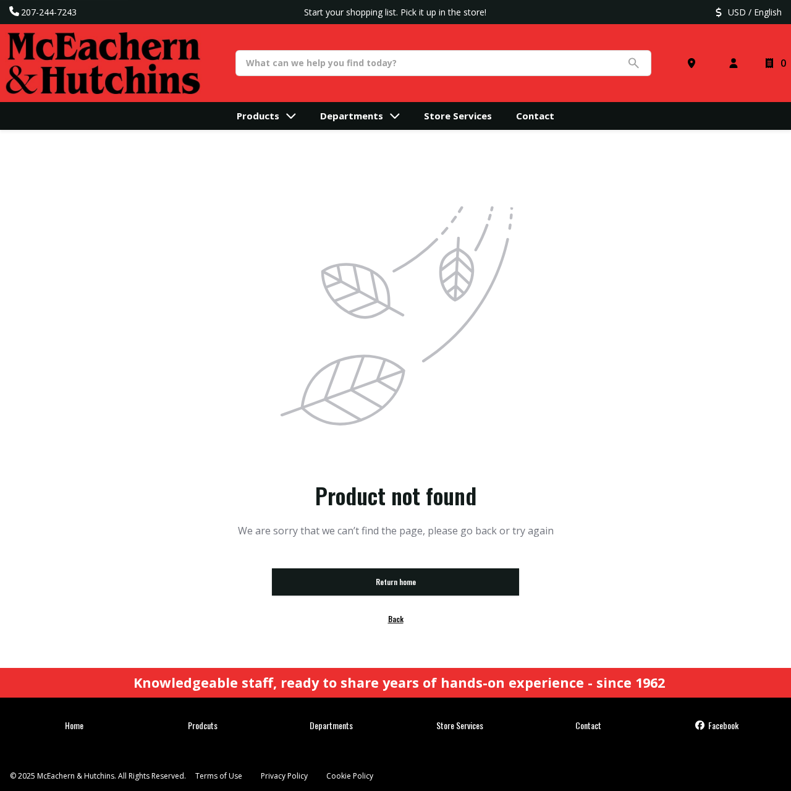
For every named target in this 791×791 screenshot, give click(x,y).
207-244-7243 (49, 12)
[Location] (694, 63)
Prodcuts (203, 725)
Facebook (722, 725)
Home (74, 725)
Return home (396, 581)
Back (396, 619)
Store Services (459, 725)
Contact (588, 725)
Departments (331, 725)
